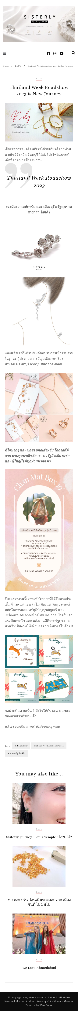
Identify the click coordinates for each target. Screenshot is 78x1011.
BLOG (39, 78)
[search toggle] (73, 53)
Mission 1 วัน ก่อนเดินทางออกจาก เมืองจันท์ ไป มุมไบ (39, 902)
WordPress (46, 1005)
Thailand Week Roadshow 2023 (49, 745)
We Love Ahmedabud (39, 967)
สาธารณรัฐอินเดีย (16, 753)
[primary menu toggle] (5, 53)
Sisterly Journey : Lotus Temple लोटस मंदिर (39, 837)
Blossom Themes (63, 1001)
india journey (21, 745)
